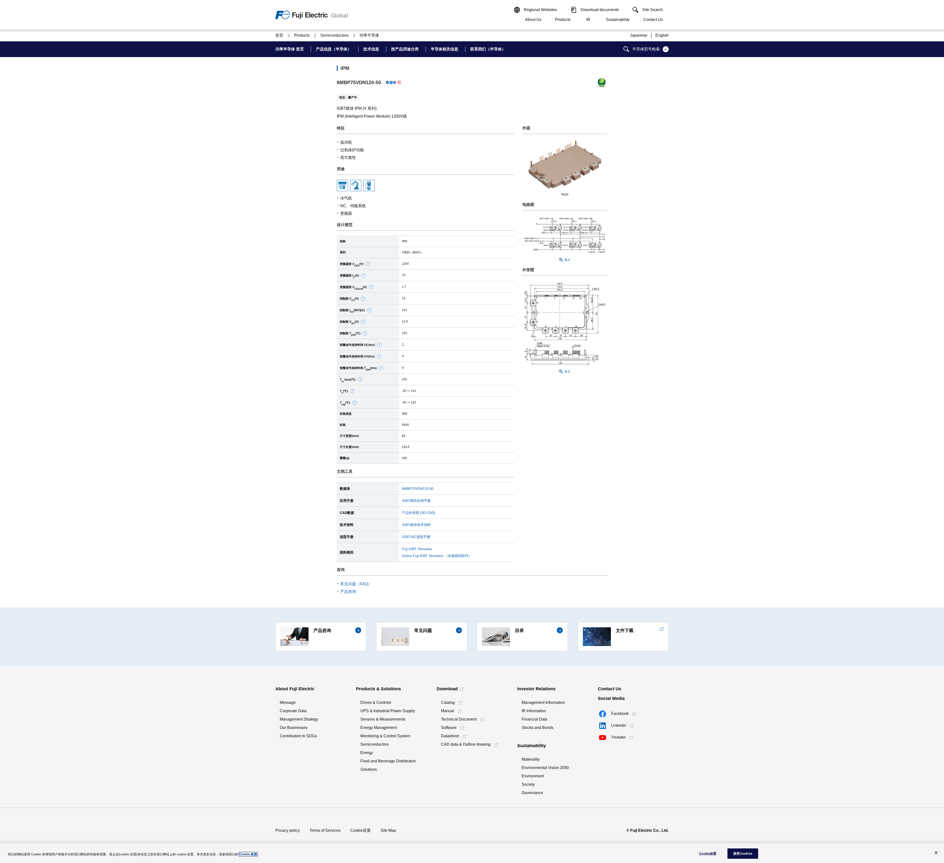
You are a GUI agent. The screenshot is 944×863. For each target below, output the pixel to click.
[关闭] (936, 852)
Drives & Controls (375, 702)
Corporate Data (293, 711)
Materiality (531, 759)
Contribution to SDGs (298, 736)
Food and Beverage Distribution (388, 761)
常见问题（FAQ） (356, 584)
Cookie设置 (360, 830)
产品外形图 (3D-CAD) (418, 513)
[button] (368, 264)
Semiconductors (374, 744)
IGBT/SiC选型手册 (416, 537)
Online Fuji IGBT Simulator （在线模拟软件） (437, 556)
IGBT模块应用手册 (416, 501)
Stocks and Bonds (537, 727)
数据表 (391, 82)
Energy (366, 753)
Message (288, 702)
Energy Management (378, 727)
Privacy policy (287, 830)
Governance (532, 793)
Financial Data (534, 719)
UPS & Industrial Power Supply (387, 711)
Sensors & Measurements (382, 719)
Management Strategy (299, 719)
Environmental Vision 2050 (545, 768)
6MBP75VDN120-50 (417, 489)
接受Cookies (742, 853)
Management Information (543, 702)
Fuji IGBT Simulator (417, 549)
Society (528, 784)
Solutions (368, 769)
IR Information (534, 711)
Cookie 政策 (248, 854)
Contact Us (653, 19)
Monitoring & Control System (385, 736)
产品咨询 (348, 591)
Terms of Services (325, 830)
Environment (533, 776)
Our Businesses (294, 727)
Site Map (388, 830)
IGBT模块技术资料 (416, 525)
